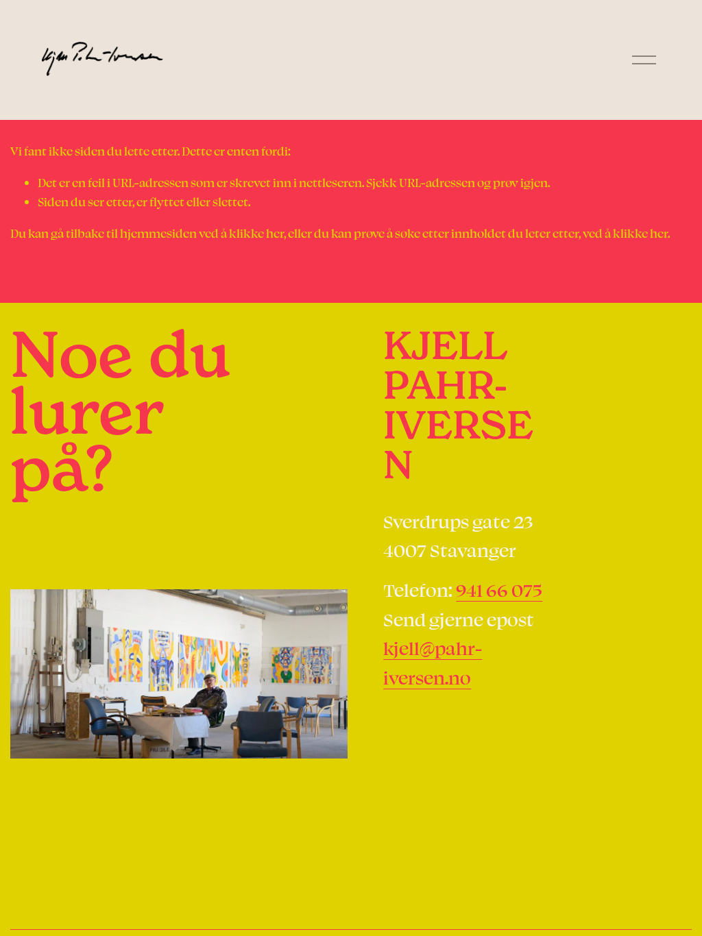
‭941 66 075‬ (499, 589)
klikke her (256, 233)
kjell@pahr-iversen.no (432, 662)
